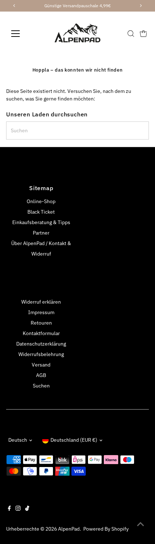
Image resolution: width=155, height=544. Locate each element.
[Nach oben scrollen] (140, 524)
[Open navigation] (23, 34)
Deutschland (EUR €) (73, 440)
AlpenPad (69, 529)
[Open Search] (131, 33)
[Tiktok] (27, 509)
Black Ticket (41, 212)
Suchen (41, 385)
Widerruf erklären (41, 302)
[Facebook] (9, 509)
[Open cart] (143, 33)
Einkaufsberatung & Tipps (41, 222)
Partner (41, 233)
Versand (41, 364)
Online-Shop (41, 201)
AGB (41, 375)
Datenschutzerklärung (41, 343)
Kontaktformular (41, 333)
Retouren (41, 323)
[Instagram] (18, 509)
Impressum (41, 312)
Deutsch (17, 440)
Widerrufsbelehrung (41, 354)
